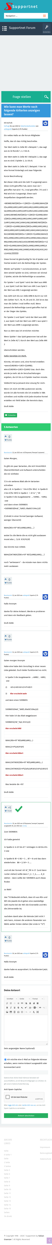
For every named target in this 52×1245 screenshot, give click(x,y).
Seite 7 (7, 1178)
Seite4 (8, 1166)
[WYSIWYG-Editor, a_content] (26, 1028)
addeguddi (8, 129)
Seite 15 (7, 1208)
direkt (9, 1216)
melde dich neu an (29, 1105)
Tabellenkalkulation (28, 126)
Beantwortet (8, 452)
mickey (24, 826)
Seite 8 (7, 1181)
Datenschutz (45, 1159)
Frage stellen (22, 97)
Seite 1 (8, 1154)
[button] (11, 999)
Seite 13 (7, 1201)
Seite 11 (7, 1193)
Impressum (45, 1147)
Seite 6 (7, 1174)
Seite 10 (7, 1189)
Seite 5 (7, 1170)
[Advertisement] (26, 62)
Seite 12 (7, 1197)
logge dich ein (13, 1105)
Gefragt (6, 126)
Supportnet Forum (22, 28)
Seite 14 (7, 1205)
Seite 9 (7, 1185)
